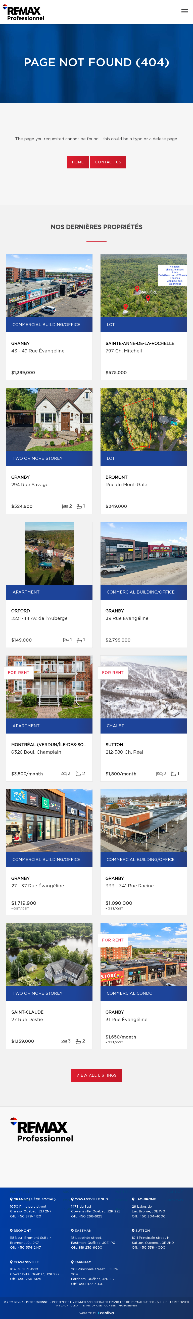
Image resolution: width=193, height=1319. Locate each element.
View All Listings (96, 1075)
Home (78, 162)
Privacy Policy (67, 1305)
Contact (175, 1191)
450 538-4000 (152, 1247)
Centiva (106, 1312)
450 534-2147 (29, 1247)
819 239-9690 (90, 1247)
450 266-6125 (29, 1279)
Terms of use (91, 1305)
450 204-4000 (152, 1216)
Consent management (121, 1305)
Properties (20, 1191)
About (68, 1191)
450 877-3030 (91, 1284)
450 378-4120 (29, 1216)
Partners (123, 1191)
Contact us (108, 162)
